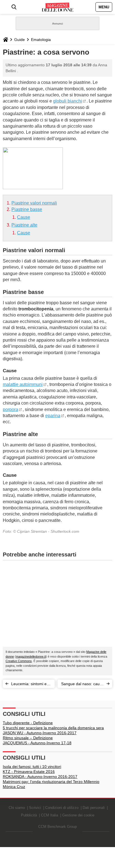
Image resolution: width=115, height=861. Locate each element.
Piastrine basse (26, 209)
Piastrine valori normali (34, 203)
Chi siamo (17, 808)
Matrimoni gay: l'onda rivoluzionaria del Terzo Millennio (51, 781)
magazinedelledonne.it (31, 656)
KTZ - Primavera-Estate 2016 (29, 771)
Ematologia (41, 39)
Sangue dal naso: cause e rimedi (82, 685)
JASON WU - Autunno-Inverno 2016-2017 (39, 733)
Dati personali (94, 808)
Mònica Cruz (14, 786)
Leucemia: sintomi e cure (29, 685)
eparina (52, 415)
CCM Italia (49, 815)
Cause (23, 217)
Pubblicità (29, 815)
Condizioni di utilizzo (61, 808)
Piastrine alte (24, 225)
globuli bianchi (67, 101)
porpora (10, 409)
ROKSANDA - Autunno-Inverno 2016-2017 (40, 776)
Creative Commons (19, 661)
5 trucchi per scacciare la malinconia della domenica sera (53, 728)
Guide (19, 39)
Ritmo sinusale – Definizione (28, 738)
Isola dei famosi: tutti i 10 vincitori (32, 766)
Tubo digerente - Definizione (28, 723)
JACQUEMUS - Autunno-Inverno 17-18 (37, 743)
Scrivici (35, 808)
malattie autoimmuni (23, 384)
